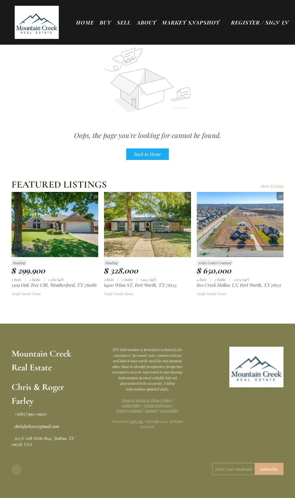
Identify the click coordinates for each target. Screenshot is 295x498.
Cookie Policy (131, 405)
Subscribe (269, 469)
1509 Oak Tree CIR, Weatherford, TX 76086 (54, 285)
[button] (37, 22)
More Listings (271, 186)
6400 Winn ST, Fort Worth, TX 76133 (140, 285)
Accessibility (169, 410)
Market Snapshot (191, 22)
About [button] (146, 22)
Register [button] (245, 22)
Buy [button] (105, 22)
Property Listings (129, 410)
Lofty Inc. (137, 421)
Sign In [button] (277, 22)
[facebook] (17, 470)
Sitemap (151, 410)
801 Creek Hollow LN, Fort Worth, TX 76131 (239, 285)
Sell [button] (124, 22)
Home (85, 22)
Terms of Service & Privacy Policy (147, 400)
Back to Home (147, 154)
